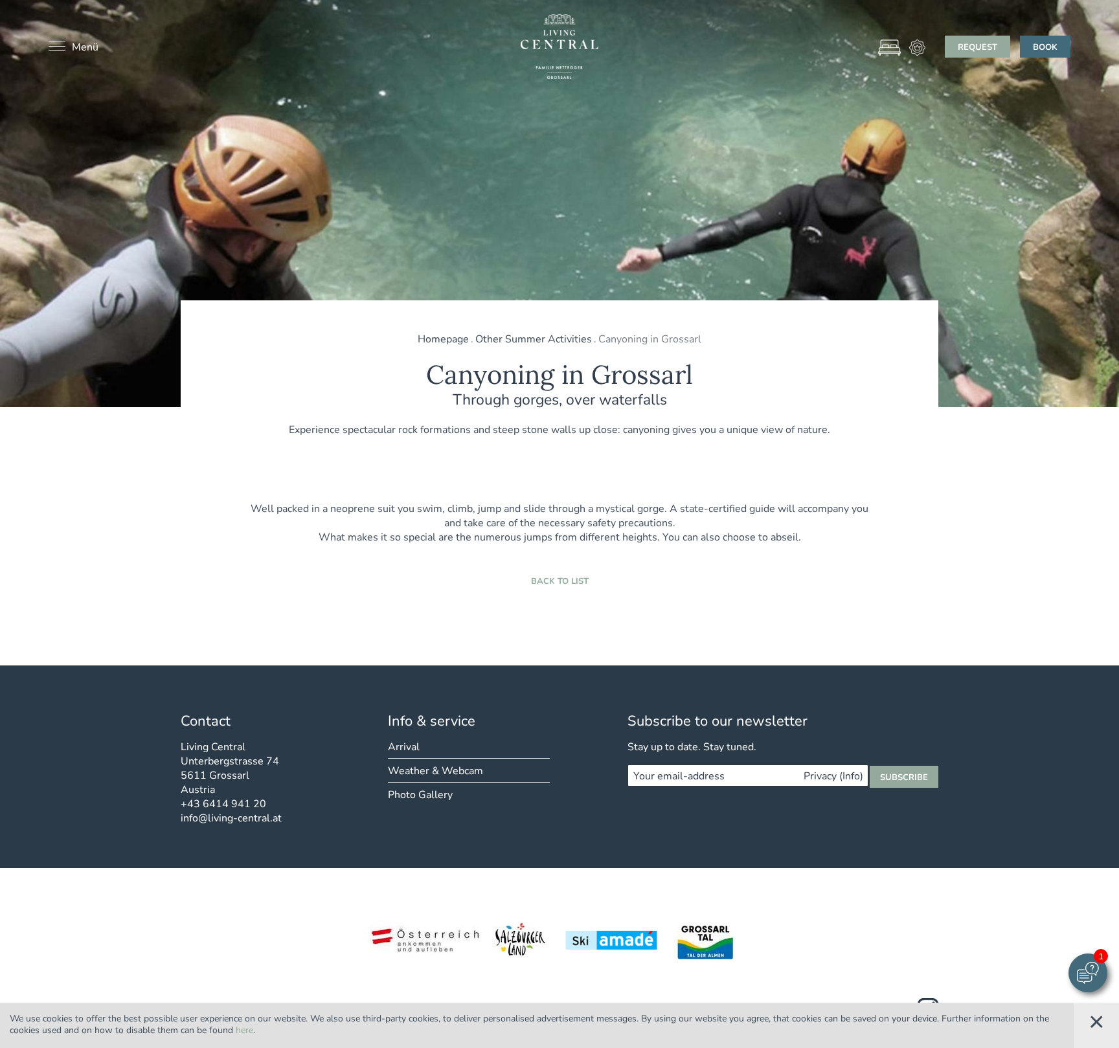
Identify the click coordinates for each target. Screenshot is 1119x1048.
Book (1045, 46)
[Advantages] (917, 47)
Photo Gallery (420, 794)
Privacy (833, 775)
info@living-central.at (231, 817)
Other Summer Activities (533, 338)
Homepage (443, 338)
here (244, 1029)
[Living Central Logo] (559, 46)
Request (977, 46)
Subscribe (904, 777)
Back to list (560, 580)
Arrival (404, 746)
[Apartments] (889, 47)
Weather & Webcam (435, 770)
